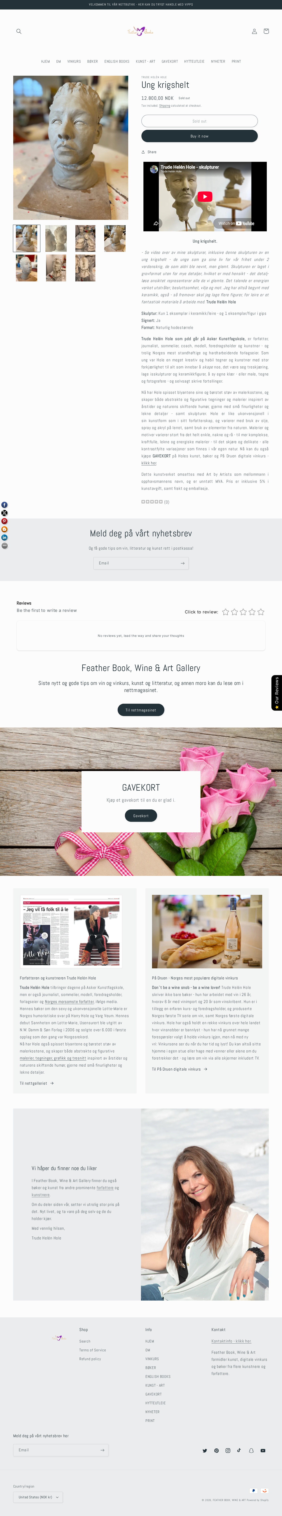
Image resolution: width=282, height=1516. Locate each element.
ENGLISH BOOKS (158, 1376)
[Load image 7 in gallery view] (85, 268)
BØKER (150, 1367)
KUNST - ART (155, 1385)
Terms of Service (92, 1350)
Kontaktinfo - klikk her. (231, 1341)
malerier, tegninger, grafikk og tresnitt (53, 1058)
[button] (19, 31)
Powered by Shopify (258, 1500)
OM (147, 1350)
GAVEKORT (153, 1394)
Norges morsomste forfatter (69, 1001)
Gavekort (141, 815)
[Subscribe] (182, 563)
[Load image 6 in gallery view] (56, 268)
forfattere (105, 1187)
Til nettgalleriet (33, 1083)
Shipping (164, 105)
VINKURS (152, 1359)
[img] (152, 502)
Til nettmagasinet (141, 710)
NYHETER (152, 1412)
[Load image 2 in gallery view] (56, 238)
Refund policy (90, 1359)
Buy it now (200, 136)
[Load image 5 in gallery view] (26, 268)
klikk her (148, 463)
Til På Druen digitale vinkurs (176, 1069)
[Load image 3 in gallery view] (85, 238)
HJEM (149, 1341)
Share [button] (152, 152)
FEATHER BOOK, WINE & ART (230, 1500)
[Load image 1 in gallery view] (26, 238)
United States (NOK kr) (35, 1497)
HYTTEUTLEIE (155, 1403)
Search (84, 1341)
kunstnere (41, 1194)
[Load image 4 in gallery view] (115, 238)
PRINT (150, 1420)
